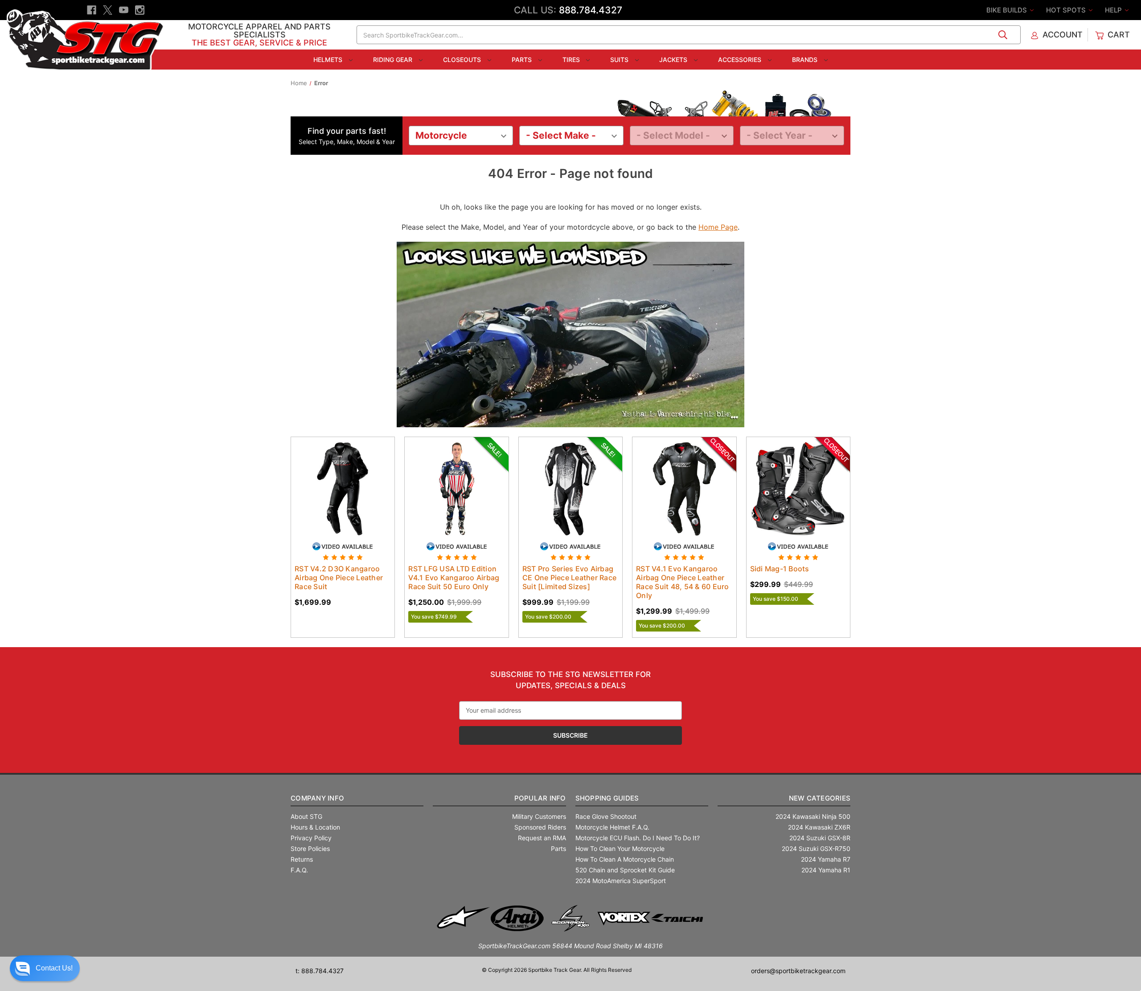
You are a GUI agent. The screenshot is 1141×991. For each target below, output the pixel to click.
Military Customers (539, 816)
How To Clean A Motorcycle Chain (624, 859)
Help (1114, 10)
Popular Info (540, 798)
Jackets (674, 59)
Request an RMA (542, 838)
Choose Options (342, 496)
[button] (45, 968)
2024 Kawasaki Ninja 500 (813, 816)
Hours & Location (315, 827)
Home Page (718, 227)
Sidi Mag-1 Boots (779, 568)
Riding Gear (393, 59)
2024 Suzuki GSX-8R (819, 838)
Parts (523, 59)
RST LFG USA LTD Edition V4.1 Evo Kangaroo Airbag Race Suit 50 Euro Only (453, 577)
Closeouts (463, 59)
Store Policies (310, 848)
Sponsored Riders (540, 827)
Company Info (317, 798)
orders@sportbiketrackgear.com (798, 970)
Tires (572, 59)
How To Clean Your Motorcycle (620, 848)
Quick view (334, 480)
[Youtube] (123, 10)
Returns (302, 859)
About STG (306, 816)
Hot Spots (1067, 10)
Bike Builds (1007, 10)
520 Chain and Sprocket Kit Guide (625, 870)
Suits (620, 59)
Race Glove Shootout (605, 816)
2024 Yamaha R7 (825, 859)
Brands (805, 59)
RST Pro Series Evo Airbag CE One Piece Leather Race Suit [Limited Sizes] (569, 577)
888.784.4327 (590, 10)
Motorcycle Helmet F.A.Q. (612, 827)
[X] (107, 10)
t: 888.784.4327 (320, 970)
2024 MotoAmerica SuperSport (620, 880)
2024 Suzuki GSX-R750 (816, 848)
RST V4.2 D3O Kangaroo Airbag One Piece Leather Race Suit (339, 577)
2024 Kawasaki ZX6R (819, 827)
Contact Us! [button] (54, 968)
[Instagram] (139, 10)
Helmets (328, 59)
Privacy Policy (311, 838)
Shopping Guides (607, 798)
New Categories (819, 798)
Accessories (740, 59)
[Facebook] (91, 10)
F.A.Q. (299, 870)
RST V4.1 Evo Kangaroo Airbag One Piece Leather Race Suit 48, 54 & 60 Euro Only (682, 582)
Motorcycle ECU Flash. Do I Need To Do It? (637, 838)
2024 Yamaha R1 (825, 870)
